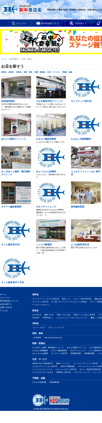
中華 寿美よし (48, 317)
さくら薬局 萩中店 (10, 244)
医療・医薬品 (40, 72)
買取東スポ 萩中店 (63, 372)
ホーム (3, 294)
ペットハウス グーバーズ (42, 369)
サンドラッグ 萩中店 (81, 101)
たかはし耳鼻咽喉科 (81, 138)
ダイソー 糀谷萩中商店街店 (90, 369)
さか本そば (36, 314)
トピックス (21, 23)
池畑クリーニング (63, 363)
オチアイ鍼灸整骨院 (11, 206)
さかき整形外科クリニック (49, 101)
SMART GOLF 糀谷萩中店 (42, 363)
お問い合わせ (6, 307)
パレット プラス (38, 327)
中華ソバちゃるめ (64, 314)
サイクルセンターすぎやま (42, 372)
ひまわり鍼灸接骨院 (46, 138)
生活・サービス (53, 72)
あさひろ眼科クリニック (13, 138)
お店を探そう (80, 23)
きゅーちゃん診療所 (46, 171)
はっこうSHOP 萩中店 (82, 298)
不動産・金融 (67, 72)
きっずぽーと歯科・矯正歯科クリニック (15, 173)
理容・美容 (28, 72)
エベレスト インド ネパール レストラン (72, 317)
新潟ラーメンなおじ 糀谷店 (84, 314)
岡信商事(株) (54, 382)
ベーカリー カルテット (41, 304)
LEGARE (35, 317)
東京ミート (66, 298)
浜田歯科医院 (8, 101)
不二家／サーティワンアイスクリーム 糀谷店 (69, 301)
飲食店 (11, 72)
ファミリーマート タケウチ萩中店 (45, 298)
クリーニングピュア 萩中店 (65, 369)
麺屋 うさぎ (48, 314)
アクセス (4, 310)
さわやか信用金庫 (39, 382)
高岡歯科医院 (77, 206)
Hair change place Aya (53, 337)
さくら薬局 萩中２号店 (12, 282)
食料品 (3, 72)
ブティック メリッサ (56, 327)
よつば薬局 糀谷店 (80, 244)
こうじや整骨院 (44, 244)
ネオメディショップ (46, 206)
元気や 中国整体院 (67, 366)
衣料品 (18, 72)
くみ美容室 (36, 337)
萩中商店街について (50, 23)
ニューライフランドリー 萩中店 (85, 363)
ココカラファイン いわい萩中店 (86, 173)
